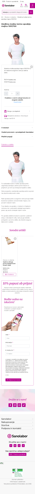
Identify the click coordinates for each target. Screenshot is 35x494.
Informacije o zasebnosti (17, 481)
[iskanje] (31, 12)
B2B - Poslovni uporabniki (10, 1)
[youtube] (19, 404)
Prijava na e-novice (14, 380)
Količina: (6, 90)
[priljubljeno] (31, 66)
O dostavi (5, 128)
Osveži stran (17, 102)
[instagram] (15, 404)
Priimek (8, 342)
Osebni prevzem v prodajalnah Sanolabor (17, 132)
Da (8, 375)
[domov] (2, 17)
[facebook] (10, 404)
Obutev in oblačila (10, 17)
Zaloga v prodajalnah (13, 111)
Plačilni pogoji (6, 136)
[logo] (8, 5)
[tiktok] (24, 404)
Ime (6, 335)
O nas (22, 1)
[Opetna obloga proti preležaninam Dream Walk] (9, 246)
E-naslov (9, 350)
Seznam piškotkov (17, 479)
